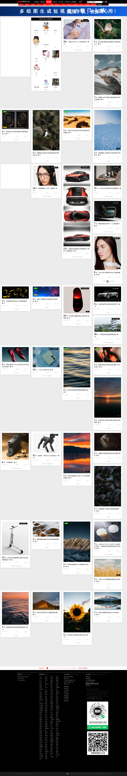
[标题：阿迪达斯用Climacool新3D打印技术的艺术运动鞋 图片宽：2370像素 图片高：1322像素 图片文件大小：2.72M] (17, 238)
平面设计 (45, 4)
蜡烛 (46, 542)
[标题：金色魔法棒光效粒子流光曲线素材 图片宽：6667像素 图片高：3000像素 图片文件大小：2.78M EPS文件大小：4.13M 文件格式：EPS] (109, 177)
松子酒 (41, 567)
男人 (46, 507)
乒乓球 (57, 565)
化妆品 (41, 514)
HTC (46, 523)
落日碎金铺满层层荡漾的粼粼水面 (49, 283)
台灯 (57, 540)
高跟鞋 (57, 517)
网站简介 (88, 487)
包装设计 (57, 4)
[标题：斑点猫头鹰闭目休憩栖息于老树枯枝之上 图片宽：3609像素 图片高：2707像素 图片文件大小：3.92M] (109, 29)
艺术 (46, 505)
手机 (57, 512)
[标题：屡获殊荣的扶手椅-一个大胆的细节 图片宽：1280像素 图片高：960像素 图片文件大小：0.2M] (48, 159)
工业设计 (81, 4)
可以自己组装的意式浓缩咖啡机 (111, 158)
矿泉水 (41, 516)
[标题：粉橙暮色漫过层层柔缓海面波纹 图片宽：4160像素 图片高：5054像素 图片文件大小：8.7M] (78, 387)
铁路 (57, 526)
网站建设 (73, 2)
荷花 (40, 564)
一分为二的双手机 (76, 261)
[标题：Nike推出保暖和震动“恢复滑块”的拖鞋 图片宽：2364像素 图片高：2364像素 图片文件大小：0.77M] (109, 211)
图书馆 (47, 562)
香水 (40, 524)
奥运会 (57, 519)
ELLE (51, 521)
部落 (40, 523)
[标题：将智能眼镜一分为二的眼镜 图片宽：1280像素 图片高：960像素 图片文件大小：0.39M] (78, 133)
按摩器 (41, 556)
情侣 (57, 528)
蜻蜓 (57, 555)
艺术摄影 (51, 4)
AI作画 (63, 4)
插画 (40, 505)
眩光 (51, 499)
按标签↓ (27, 4)
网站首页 (37, 2)
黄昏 (40, 542)
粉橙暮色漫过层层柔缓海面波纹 (79, 406)
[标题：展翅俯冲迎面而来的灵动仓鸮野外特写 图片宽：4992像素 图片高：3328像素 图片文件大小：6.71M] (78, 316)
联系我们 (88, 496)
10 (69, 478)
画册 (51, 516)
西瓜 (51, 519)
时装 (51, 487)
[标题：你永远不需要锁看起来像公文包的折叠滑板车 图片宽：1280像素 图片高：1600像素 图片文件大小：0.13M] (17, 333)
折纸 (57, 539)
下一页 (73, 478)
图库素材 (49, 2)
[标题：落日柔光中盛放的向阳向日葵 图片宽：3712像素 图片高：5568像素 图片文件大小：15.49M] (17, 423)
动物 (57, 489)
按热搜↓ (33, 4)
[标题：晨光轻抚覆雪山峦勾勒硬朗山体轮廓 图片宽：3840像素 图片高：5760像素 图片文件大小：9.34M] (48, 371)
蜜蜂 (51, 528)
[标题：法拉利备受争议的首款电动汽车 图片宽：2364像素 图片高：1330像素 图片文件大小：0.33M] (78, 215)
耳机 (57, 494)
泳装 (57, 542)
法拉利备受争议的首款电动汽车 (79, 226)
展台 (57, 562)
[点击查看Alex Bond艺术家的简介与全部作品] (79, 203)
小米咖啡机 (104, 300)
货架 (46, 526)
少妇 (51, 507)
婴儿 (40, 494)
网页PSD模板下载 (68, 492)
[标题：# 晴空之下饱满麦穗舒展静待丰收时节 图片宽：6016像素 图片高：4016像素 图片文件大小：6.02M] (109, 375)
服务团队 (88, 489)
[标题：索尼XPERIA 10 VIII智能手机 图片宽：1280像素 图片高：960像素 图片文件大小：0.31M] (78, 29)
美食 (40, 503)
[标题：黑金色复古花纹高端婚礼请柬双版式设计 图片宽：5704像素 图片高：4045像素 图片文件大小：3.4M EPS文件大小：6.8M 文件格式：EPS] (78, 64)
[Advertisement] (17, 47)
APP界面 (66, 504)
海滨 (51, 524)
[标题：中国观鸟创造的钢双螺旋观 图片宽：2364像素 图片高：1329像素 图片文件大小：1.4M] (48, 217)
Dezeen (52, 539)
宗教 (57, 507)
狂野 (40, 507)
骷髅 (51, 544)
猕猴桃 (57, 530)
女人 (40, 487)
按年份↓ (39, 4)
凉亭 (51, 526)
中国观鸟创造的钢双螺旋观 (48, 227)
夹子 (57, 567)
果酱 (40, 549)
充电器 (57, 544)
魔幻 (51, 564)
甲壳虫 (52, 567)
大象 (57, 501)
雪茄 (40, 569)
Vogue (57, 521)
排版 (46, 537)
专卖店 (41, 565)
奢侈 (51, 514)
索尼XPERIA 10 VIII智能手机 (80, 42)
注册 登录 (105, 4)
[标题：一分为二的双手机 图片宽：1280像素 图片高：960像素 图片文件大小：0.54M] (78, 249)
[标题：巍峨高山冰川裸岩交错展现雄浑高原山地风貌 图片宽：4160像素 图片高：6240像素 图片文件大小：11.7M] (109, 74)
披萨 (46, 503)
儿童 (46, 530)
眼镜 (51, 533)
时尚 (46, 514)
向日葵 (41, 510)
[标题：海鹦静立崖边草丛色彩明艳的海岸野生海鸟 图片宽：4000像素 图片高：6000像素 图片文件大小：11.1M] (17, 99)
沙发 (51, 496)
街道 (46, 510)
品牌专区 (87, 4)
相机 (40, 496)
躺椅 (46, 535)
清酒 (57, 553)
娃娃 (40, 535)
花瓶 (40, 555)
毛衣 (46, 532)
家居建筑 (75, 4)
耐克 (51, 532)
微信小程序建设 (90, 492)
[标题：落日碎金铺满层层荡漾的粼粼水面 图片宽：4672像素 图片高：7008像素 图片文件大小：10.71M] (48, 260)
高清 (51, 505)
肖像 (57, 516)
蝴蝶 (57, 549)
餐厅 (40, 539)
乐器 (46, 555)
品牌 (46, 501)
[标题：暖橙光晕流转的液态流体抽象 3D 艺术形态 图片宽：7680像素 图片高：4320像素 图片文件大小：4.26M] (109, 248)
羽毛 (46, 565)
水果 (40, 489)
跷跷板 (52, 551)
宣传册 (57, 498)
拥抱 (40, 530)
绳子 (51, 556)
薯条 (40, 548)
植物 (57, 491)
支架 (51, 548)
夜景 (57, 524)
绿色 (51, 491)
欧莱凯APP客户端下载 (92, 494)
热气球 (57, 546)
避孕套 (41, 499)
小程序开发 (67, 2)
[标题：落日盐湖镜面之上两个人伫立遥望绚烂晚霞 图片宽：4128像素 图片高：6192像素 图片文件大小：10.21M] (48, 316)
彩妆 (46, 489)
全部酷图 (66, 497)
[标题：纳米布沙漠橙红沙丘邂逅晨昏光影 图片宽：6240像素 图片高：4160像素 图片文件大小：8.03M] (109, 408)
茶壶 (57, 551)
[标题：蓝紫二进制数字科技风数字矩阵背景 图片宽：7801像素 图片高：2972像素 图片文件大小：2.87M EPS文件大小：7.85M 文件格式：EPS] (48, 190)
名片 (51, 498)
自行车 (47, 494)
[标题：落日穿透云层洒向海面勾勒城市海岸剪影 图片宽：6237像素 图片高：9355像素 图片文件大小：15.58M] (17, 281)
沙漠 (40, 546)
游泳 (46, 528)
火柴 (51, 537)
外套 (46, 551)
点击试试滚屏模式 (82, 478)
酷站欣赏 (43, 2)
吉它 (57, 556)
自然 (51, 501)
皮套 (40, 558)
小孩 (57, 492)
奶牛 (40, 540)
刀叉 (46, 544)
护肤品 (41, 551)
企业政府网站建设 (90, 491)
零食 (51, 553)
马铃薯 (41, 521)
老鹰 (46, 546)
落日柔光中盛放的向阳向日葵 (17, 445)
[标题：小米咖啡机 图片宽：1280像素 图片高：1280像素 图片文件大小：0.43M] (109, 284)
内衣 (57, 496)
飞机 (46, 498)
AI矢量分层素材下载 (69, 491)
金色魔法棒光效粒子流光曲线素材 (111, 186)
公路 (51, 510)
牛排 (57, 560)
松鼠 (46, 519)
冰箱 (57, 510)
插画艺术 (69, 4)
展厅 (51, 562)
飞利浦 (52, 530)
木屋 (46, 564)
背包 (40, 544)
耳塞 (57, 533)
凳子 (57, 514)
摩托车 (57, 503)
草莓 (46, 533)
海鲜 (51, 560)
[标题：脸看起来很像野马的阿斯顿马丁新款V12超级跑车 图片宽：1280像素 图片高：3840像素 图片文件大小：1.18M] (17, 175)
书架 (46, 569)
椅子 (51, 494)
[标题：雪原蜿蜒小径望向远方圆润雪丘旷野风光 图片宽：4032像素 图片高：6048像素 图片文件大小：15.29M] (48, 114)
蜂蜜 (46, 521)
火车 (57, 537)
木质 (57, 558)
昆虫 (46, 491)
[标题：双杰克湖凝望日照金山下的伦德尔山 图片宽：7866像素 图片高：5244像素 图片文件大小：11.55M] (48, 416)
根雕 (51, 546)
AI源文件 (54, 2)
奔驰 (57, 523)
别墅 (51, 517)
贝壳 (46, 560)
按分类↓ (21, 4)
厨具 (51, 542)
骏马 (40, 553)
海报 (40, 537)
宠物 (57, 535)
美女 (40, 492)
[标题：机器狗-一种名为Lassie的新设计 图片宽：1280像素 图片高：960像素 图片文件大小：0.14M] (78, 282)
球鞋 (40, 533)
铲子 (51, 540)
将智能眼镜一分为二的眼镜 (79, 145)
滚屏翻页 (99, 4)
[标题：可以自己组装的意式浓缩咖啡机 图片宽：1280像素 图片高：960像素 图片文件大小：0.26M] (109, 146)
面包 (57, 508)
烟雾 (51, 555)
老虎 (57, 487)
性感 (40, 498)
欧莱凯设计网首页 (69, 487)
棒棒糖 (47, 539)
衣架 (40, 560)
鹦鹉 (40, 508)
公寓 (40, 526)
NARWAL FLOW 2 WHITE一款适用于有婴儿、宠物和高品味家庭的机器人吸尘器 (16, 390)
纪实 (46, 517)
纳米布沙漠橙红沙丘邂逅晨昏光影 (111, 420)
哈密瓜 (41, 519)
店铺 (57, 564)
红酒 (46, 516)
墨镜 (51, 549)
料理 (40, 562)
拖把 (46, 556)
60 (80, 2)
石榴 (51, 558)
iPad (51, 523)
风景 (51, 489)
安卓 (46, 548)
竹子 (46, 524)
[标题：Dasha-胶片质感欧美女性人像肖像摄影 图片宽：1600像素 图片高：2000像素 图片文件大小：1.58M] (78, 175)
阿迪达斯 (58, 532)
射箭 (40, 528)
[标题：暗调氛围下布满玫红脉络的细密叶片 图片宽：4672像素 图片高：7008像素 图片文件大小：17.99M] (109, 331)
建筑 (51, 492)
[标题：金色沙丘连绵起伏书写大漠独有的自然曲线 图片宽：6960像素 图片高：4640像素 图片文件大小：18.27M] (78, 99)
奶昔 (46, 549)
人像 (51, 503)
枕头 (57, 548)
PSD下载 (61, 2)
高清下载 (93, 4)
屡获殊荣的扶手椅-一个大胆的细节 (49, 172)
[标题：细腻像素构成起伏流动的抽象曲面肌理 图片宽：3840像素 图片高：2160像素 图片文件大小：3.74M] (78, 348)
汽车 (46, 487)
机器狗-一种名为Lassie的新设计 (80, 294)
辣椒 (46, 567)
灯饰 (46, 558)
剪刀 (46, 553)
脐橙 (40, 532)
